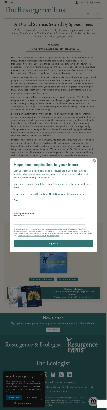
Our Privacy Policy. (53, 236)
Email (16, 200)
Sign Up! (53, 243)
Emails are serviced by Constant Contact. (32, 236)
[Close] (94, 160)
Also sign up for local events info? (24, 214)
